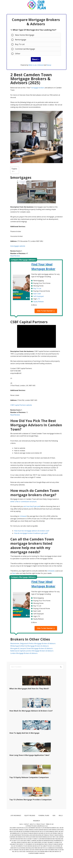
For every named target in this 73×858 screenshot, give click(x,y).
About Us (33, 824)
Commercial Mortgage (25, 49)
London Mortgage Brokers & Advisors (24, 653)
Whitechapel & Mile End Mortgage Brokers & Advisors (29, 646)
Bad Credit (37, 294)
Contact (26, 824)
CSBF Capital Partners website (21, 405)
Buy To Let (20, 44)
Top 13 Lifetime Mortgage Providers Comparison (30, 799)
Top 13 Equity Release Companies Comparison (29, 777)
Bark (14, 573)
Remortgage (20, 39)
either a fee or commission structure (23, 501)
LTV (38, 299)
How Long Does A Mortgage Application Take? (29, 755)
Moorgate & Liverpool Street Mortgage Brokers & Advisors (31, 648)
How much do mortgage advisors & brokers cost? (31, 531)
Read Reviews (15, 256)
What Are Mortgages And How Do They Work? (29, 688)
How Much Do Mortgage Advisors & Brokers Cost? (31, 711)
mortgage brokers (37, 88)
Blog (21, 824)
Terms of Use (49, 824)
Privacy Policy (40, 824)
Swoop (49, 65)
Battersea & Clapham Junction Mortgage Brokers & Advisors (31, 651)
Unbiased (40, 65)
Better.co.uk (32, 65)
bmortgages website (17, 246)
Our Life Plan (36, 4)
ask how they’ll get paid (31, 506)
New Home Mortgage (24, 35)
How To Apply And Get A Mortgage (24, 733)
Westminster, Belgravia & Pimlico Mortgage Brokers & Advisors (33, 643)
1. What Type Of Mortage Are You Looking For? (33, 30)
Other (17, 53)
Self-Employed (38, 296)
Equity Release (38, 301)
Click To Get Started (44, 311)
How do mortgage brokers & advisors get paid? (31, 533)
